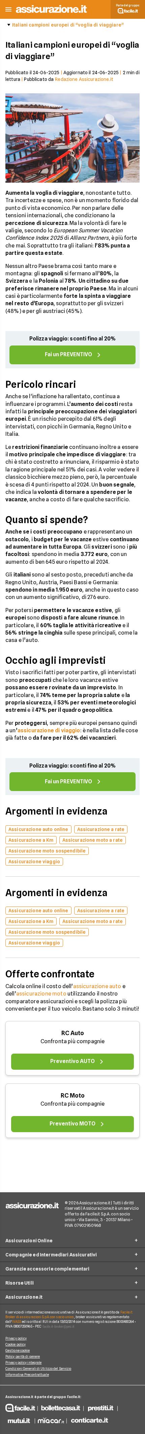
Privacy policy (16, 1338)
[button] (8, 9)
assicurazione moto (41, 993)
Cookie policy (15, 1344)
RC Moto (73, 1095)
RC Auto (72, 1032)
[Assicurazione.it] (52, 13)
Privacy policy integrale (23, 1362)
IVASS (17, 1322)
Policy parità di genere (22, 1356)
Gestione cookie (17, 1350)
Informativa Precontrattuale (27, 1375)
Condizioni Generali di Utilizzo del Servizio (38, 1369)
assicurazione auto (97, 986)
